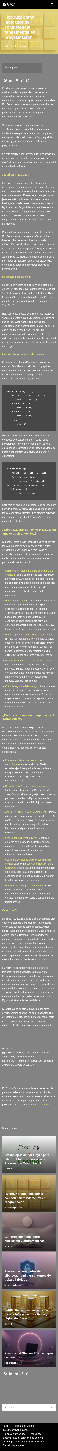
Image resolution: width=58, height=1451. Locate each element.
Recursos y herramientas (42, 1177)
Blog (21, 1138)
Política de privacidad (14, 1434)
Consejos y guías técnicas (42, 1332)
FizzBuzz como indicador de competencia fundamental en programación (25, 1197)
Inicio (5, 1426)
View (16, 67)
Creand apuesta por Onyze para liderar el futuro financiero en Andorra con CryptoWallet (26, 1159)
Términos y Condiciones (16, 1430)
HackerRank (44, 864)
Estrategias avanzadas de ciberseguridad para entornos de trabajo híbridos (27, 1275)
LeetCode (31, 864)
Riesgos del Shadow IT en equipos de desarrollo (28, 1355)
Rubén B (8, 1169)
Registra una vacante (24, 1426)
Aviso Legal (36, 1434)
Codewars (10, 868)
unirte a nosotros (40, 1104)
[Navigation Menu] (52, 4)
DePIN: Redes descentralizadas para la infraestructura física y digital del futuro (26, 1314)
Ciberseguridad (47, 1255)
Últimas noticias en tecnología (40, 1138)
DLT (52, 1216)
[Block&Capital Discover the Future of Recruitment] (9, 4)
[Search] (52, 1407)
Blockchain (36, 1216)
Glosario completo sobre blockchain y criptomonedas (24, 1238)
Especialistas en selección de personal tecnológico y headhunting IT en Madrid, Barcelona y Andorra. (24, 1442)
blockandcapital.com (16, 46)
